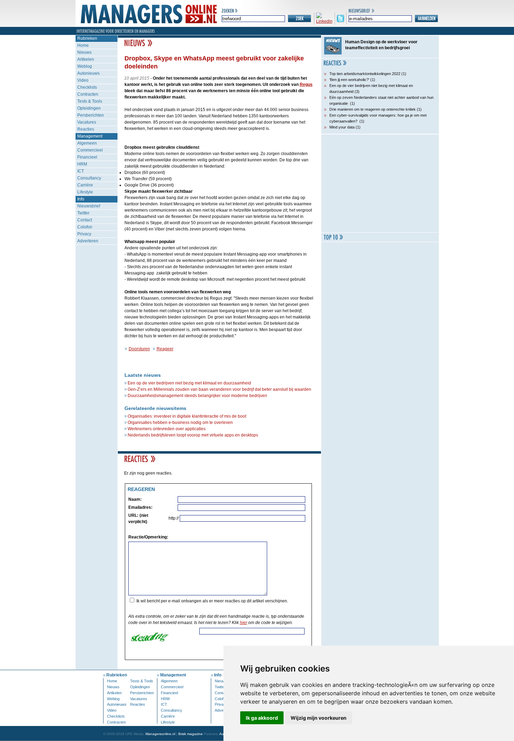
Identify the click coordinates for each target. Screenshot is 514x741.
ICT (80, 171)
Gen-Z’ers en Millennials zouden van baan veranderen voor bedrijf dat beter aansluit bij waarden (219, 389)
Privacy (84, 234)
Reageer (165, 348)
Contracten (87, 94)
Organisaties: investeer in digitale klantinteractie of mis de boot (187, 416)
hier (243, 622)
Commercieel (90, 150)
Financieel (87, 157)
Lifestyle (85, 192)
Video (82, 80)
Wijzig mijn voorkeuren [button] (319, 718)
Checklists (87, 87)
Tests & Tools (89, 101)
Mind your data (342, 127)
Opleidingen (89, 108)
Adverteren (87, 241)
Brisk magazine (190, 734)
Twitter (83, 213)
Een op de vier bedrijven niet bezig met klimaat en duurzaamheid (189, 383)
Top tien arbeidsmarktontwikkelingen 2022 (364, 74)
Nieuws (84, 52)
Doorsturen (139, 348)
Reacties (85, 129)
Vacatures (86, 122)
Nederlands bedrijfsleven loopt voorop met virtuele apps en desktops (193, 435)
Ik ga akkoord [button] (262, 718)
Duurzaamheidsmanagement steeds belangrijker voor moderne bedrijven (197, 395)
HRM (82, 164)
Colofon (84, 227)
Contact (84, 220)
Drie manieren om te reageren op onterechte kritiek (372, 109)
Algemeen (87, 143)
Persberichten (90, 115)
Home (83, 45)
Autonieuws (88, 73)
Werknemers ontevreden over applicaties (167, 428)
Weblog (84, 66)
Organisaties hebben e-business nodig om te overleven (180, 422)
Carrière (85, 185)
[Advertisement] (380, 183)
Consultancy (89, 178)
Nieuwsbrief (88, 206)
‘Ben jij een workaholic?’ (349, 80)
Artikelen (85, 59)
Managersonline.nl (160, 734)
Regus (306, 84)
